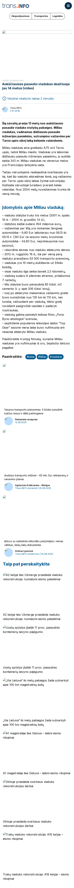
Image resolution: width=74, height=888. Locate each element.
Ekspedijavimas (20, 16)
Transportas (41, 16)
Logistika (57, 16)
